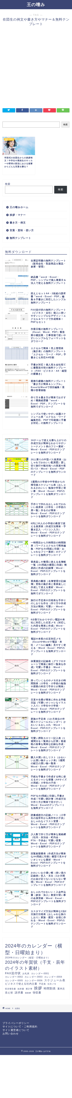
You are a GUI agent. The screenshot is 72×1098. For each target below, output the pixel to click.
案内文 (61, 988)
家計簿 (29, 989)
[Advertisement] (36, 69)
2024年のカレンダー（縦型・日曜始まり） (27, 957)
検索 (65, 124)
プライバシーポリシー (16, 1023)
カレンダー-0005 (14, 980)
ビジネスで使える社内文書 (21, 983)
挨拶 (38, 988)
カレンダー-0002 (14, 977)
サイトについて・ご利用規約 (20, 1026)
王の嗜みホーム (19, 207)
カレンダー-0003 (34, 977)
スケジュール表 (54, 980)
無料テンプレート (20, 237)
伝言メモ (52, 984)
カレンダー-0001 (40, 973)
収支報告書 (10, 989)
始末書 (21, 989)
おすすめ (47, 1051)
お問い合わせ (11, 1033)
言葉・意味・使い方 (22, 230)
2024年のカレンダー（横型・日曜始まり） (33, 949)
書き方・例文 (18, 222)
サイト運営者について (16, 1030)
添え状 (9, 992)
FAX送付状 (13, 973)
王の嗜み (36, 4)
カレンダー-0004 (53, 977)
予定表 (42, 984)
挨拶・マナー (18, 214)
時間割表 (50, 988)
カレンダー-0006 (34, 980)
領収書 (37, 992)
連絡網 (28, 993)
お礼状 (25, 973)
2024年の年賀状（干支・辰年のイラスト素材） (35, 965)
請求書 (19, 992)
